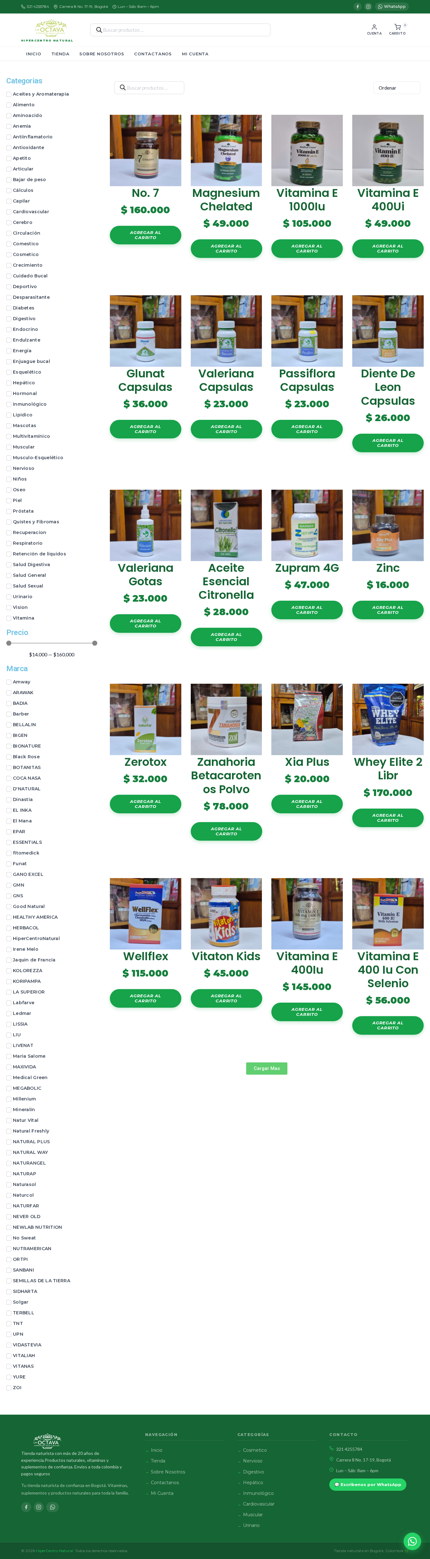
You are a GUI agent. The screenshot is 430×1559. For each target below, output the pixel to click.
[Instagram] (368, 7)
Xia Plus (307, 762)
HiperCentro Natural (47, 40)
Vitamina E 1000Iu (307, 199)
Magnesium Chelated (226, 199)
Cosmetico (255, 1450)
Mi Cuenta (195, 53)
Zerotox (145, 762)
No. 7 (145, 193)
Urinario (251, 1525)
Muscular (253, 1514)
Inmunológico (258, 1493)
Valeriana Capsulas (226, 380)
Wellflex (145, 956)
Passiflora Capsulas (307, 380)
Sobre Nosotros (101, 53)
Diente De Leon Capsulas (388, 387)
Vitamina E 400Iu (307, 963)
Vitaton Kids (226, 956)
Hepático (253, 1482)
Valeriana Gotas (145, 574)
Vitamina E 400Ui (388, 199)
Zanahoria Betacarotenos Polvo (226, 775)
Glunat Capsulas (145, 380)
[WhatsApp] (52, 1507)
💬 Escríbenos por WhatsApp (367, 1484)
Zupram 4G (307, 568)
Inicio (33, 53)
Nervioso (253, 1461)
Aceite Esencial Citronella (226, 581)
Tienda (60, 53)
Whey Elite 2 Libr (388, 768)
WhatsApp (395, 6)
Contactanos (153, 53)
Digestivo (253, 1472)
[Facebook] (358, 7)
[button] (266, 1068)
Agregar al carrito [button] (145, 235)
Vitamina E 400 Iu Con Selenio (388, 969)
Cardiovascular (258, 1504)
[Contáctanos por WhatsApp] (412, 1541)
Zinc (388, 568)
